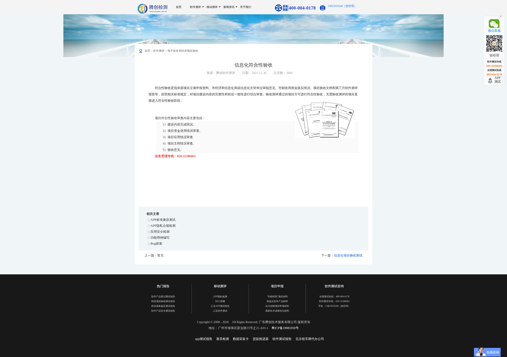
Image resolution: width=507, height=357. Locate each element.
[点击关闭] (500, 15)
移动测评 (212, 7)
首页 (178, 7)
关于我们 (245, 7)
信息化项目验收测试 (348, 255)
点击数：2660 (283, 73)
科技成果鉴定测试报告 (163, 306)
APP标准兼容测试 (163, 219)
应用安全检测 (160, 231)
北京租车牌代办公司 (309, 339)
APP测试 (498, 79)
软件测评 (195, 7)
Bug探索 (156, 243)
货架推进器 (261, 339)
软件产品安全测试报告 (163, 310)
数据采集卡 (241, 339)
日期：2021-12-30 (254, 73)
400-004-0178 (302, 8)
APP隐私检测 (220, 296)
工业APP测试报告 (220, 306)
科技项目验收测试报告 (163, 301)
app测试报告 (203, 339)
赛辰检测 (222, 339)
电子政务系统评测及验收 (183, 50)
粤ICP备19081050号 (285, 328)
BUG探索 (220, 301)
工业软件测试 (220, 310)
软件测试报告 (282, 339)
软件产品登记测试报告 (163, 296)
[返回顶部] (491, 80)
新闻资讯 (228, 7)
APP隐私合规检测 (163, 225)
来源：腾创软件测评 (221, 73)
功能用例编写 (160, 237)
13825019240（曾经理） (342, 6)
